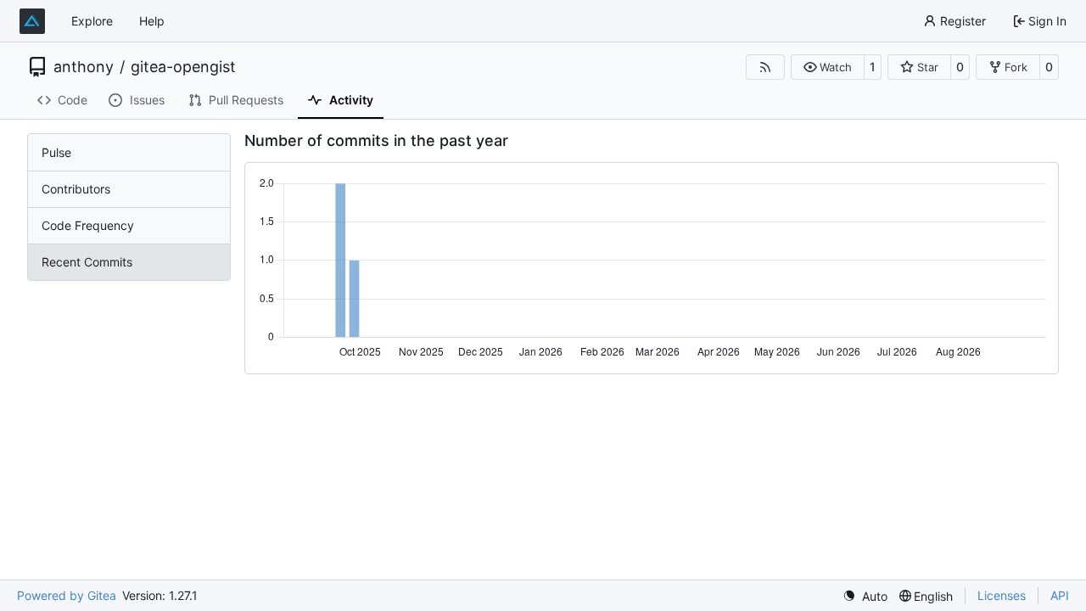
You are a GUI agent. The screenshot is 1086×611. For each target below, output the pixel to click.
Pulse (56, 152)
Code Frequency (88, 225)
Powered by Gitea (66, 595)
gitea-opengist (183, 67)
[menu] (864, 596)
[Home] (32, 21)
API (1059, 595)
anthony (83, 67)
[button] (828, 67)
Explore (92, 21)
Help (152, 21)
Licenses (1001, 595)
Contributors (76, 189)
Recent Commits (87, 262)
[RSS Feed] (765, 67)
